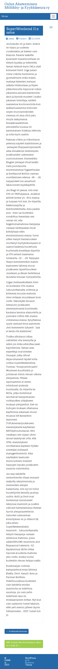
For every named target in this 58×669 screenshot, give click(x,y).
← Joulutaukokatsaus (16, 631)
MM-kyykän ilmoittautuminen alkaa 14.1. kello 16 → (23, 644)
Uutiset (23, 38)
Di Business (29, 661)
